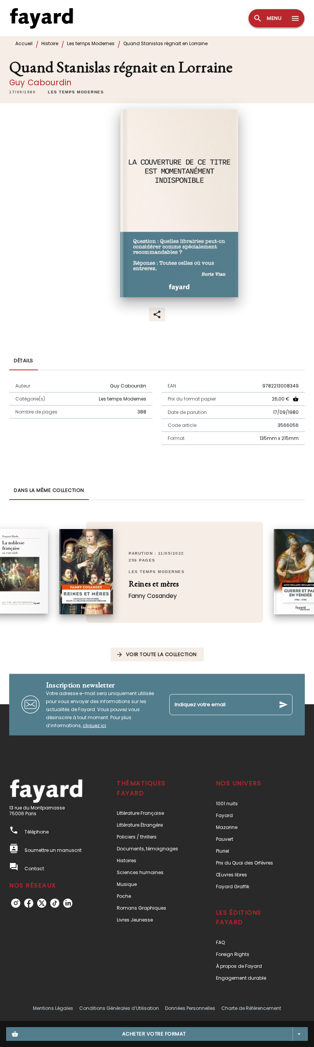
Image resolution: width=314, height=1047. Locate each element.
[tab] (23, 361)
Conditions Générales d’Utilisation (119, 1008)
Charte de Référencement (251, 1008)
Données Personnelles (190, 1008)
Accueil (24, 43)
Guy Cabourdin (40, 82)
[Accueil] (41, 18)
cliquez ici (94, 725)
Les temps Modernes (90, 43)
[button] (76, 92)
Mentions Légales (53, 1008)
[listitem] (15, 903)
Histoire (49, 43)
